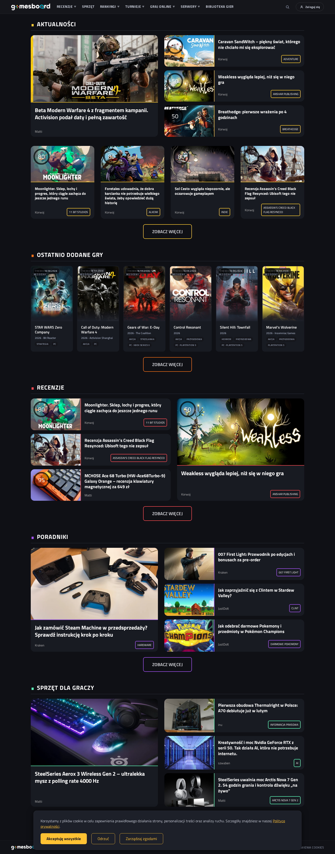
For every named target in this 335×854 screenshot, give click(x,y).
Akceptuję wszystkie (63, 839)
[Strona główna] (30, 6)
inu (220, 724)
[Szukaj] (287, 7)
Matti (38, 131)
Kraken (39, 645)
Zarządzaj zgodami (141, 839)
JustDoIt (223, 608)
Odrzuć (103, 839)
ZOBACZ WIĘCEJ (167, 231)
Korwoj (222, 59)
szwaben (224, 763)
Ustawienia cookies (309, 847)
